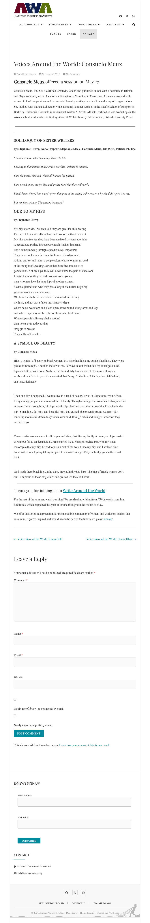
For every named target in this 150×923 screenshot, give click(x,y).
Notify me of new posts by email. (33, 725)
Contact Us (78, 903)
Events (55, 34)
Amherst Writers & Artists (51, 912)
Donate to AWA (102, 903)
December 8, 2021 (50, 74)
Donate (88, 34)
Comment (20, 580)
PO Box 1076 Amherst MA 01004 (34, 866)
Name (18, 633)
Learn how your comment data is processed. (84, 745)
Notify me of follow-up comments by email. (39, 708)
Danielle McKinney (26, 74)
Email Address (25, 795)
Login (71, 34)
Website (18, 677)
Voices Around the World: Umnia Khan (111, 539)
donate (108, 519)
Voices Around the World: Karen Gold (38, 539)
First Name (23, 817)
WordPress (113, 912)
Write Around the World (84, 490)
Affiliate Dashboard (51, 903)
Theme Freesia (87, 912)
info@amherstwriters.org (29, 873)
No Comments (73, 74)
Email (18, 655)
